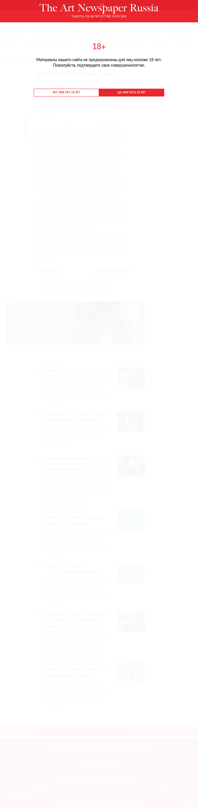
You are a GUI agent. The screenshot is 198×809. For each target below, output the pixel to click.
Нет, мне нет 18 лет (66, 92)
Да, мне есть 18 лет (132, 92)
